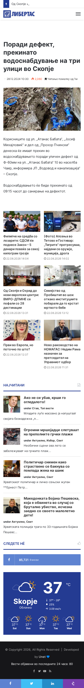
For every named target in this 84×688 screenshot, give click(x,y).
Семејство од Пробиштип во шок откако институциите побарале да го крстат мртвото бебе (61, 299)
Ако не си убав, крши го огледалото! (45, 400)
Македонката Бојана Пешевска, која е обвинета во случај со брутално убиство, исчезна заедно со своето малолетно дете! (51, 506)
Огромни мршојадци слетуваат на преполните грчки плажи (51, 432)
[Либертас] (19, 14)
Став (35, 408)
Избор (51, 440)
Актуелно (38, 440)
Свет (59, 440)
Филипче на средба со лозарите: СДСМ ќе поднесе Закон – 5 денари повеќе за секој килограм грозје (21, 244)
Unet (42, 656)
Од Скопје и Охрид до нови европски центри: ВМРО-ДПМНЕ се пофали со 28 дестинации (21, 299)
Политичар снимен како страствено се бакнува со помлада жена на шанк (47, 466)
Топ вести (47, 408)
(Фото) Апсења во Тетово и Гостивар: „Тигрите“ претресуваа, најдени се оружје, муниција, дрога (62, 244)
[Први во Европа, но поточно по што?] (21, 330)
